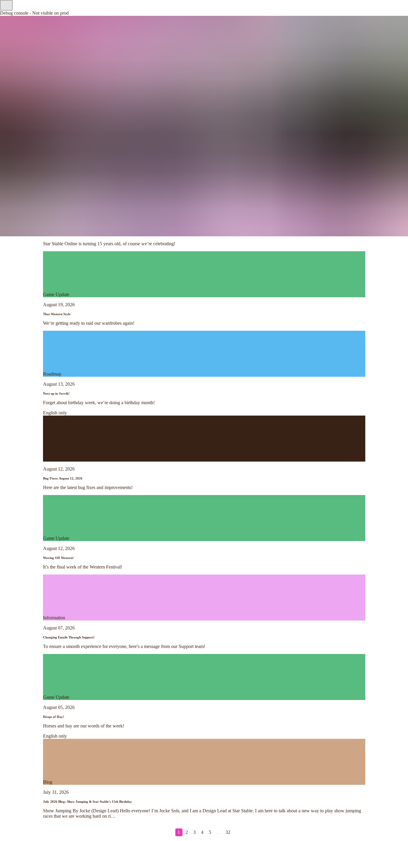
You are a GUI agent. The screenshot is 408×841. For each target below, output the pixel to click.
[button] (6, 5)
